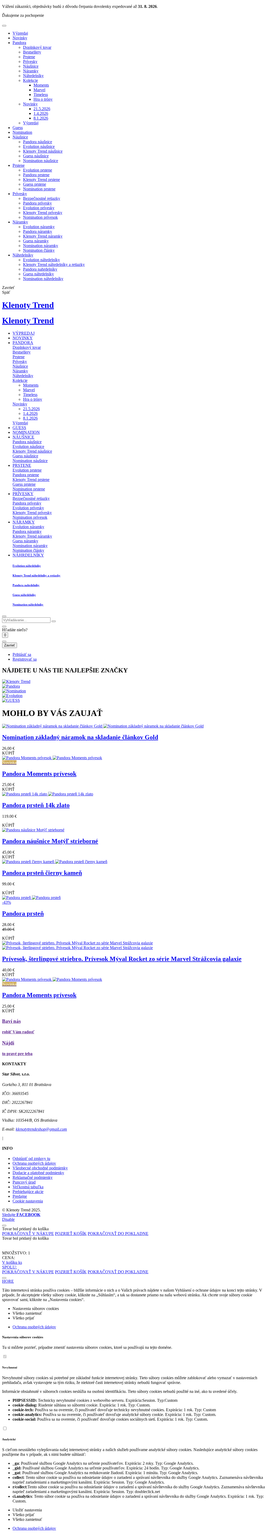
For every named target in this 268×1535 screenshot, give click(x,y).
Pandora (19, 42)
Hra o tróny (43, 99)
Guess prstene (34, 184)
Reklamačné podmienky (33, 1177)
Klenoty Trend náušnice (43, 151)
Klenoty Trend (28, 305)
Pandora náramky (37, 231)
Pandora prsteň (23, 913)
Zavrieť (9, 645)
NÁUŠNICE (23, 437)
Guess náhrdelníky (38, 274)
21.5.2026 (42, 108)
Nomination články (39, 250)
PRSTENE (22, 465)
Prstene (29, 57)
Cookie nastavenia (28, 1201)
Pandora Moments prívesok (39, 773)
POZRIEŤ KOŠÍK (71, 1233)
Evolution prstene (37, 170)
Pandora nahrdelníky (40, 269)
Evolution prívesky (38, 208)
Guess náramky (36, 241)
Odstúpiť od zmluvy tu (31, 1158)
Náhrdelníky (33, 75)
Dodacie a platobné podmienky (38, 1172)
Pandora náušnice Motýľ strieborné (50, 841)
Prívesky (30, 61)
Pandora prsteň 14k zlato (36, 805)
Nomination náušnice (40, 160)
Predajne (20, 1196)
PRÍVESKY (23, 493)
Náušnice (30, 66)
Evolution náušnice (39, 146)
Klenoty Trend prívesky (42, 212)
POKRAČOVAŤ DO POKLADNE (118, 1233)
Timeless (41, 94)
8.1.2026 (41, 118)
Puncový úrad (24, 1182)
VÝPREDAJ (24, 333)
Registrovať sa (25, 659)
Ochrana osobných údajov (34, 1163)
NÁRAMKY (24, 522)
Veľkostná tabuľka (28, 1187)
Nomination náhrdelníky (43, 278)
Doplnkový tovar (37, 47)
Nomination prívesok (40, 217)
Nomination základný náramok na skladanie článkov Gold (80, 737)
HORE (8, 1281)
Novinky (20, 38)
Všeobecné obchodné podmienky (40, 1168)
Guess (18, 127)
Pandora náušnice (37, 142)
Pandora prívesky (37, 203)
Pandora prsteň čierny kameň (42, 872)
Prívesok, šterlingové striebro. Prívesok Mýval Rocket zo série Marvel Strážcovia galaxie (122, 958)
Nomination (22, 132)
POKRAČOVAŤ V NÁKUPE (28, 1233)
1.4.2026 (41, 113)
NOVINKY (23, 338)
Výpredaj (20, 33)
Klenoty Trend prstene (41, 179)
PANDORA (23, 342)
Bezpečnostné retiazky (41, 198)
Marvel (39, 90)
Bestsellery (32, 52)
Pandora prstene (36, 175)
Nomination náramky (40, 245)
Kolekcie (30, 80)
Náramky (30, 71)
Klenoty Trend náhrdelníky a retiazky (54, 264)
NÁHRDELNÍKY (28, 555)
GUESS (19, 427)
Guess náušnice (36, 156)
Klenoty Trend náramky (43, 236)
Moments (41, 85)
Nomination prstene (39, 189)
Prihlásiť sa (22, 654)
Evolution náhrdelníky (41, 260)
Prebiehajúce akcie (28, 1191)
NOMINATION (26, 432)
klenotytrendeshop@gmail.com (41, 1129)
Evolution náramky (39, 226)
